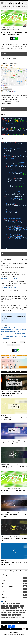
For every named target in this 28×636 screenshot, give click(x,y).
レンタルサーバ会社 (16, 615)
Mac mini (3, 608)
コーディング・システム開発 (9, 342)
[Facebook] (14, 38)
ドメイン (22, 605)
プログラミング (16, 29)
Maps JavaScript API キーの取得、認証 (10, 287)
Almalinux (3, 612)
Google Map (3, 29)
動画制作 (13, 591)
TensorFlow (15, 612)
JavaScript (9, 29)
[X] (11, 38)
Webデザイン (14, 583)
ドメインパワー (4, 617)
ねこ (19, 608)
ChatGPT (6, 603)
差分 (22, 617)
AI (1, 603)
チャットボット (4, 605)
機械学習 (9, 612)
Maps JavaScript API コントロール (9, 278)
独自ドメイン (12, 617)
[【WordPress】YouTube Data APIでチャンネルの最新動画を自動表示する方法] (14, 382)
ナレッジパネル (13, 608)
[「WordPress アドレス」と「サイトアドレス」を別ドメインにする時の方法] (14, 455)
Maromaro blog (16, 3)
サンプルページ (4, 60)
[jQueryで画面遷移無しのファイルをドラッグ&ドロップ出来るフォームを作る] (14, 406)
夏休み (10, 603)
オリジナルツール (13, 597)
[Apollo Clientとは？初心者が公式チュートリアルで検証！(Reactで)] (14, 503)
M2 (19, 603)
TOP (1, 570)
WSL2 (10, 605)
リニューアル (16, 605)
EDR (17, 610)
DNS (21, 610)
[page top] (24, 628)
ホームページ (4, 615)
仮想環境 (18, 617)
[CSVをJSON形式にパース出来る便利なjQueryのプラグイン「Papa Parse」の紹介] (14, 431)
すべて (14, 577)
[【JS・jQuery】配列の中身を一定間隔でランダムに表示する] (14, 527)
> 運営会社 (3, 628)
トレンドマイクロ (11, 610)
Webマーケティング (13, 580)
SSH (24, 610)
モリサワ (15, 603)
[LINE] (16, 38)
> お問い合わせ (10, 628)
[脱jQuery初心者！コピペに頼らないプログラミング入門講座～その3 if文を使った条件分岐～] (14, 551)
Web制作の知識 (14, 589)
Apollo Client (22, 612)
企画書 (9, 615)
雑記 (13, 594)
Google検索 (3, 610)
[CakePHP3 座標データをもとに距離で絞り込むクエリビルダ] (14, 479)
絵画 (7, 608)
